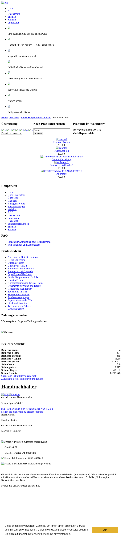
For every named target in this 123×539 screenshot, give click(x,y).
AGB (10, 11)
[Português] (21, 129)
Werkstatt (12, 200)
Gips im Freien (15, 280)
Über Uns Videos (16, 195)
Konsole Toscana (61, 142)
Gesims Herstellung (61, 159)
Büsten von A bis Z (17, 265)
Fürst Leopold (61, 150)
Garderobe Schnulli (11, 376)
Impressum (13, 22)
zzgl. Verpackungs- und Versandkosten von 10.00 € (27, 408)
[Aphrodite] (61, 171)
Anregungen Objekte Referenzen (24, 257)
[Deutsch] (3, 129)
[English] (8, 129)
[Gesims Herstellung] (62, 156)
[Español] (30, 129)
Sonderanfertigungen (18, 223)
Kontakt (12, 19)
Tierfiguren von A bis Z (19, 306)
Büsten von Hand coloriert (21, 268)
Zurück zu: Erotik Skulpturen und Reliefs (22, 378)
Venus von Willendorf (61, 165)
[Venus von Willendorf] (61, 162)
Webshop (14, 117)
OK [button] (105, 530)
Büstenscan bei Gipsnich (20, 271)
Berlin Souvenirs (16, 260)
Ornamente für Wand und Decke (24, 285)
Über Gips (13, 197)
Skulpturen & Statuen (18, 294)
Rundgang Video (16, 203)
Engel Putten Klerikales (20, 274)
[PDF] (5, 394)
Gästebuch (13, 221)
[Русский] (26, 129)
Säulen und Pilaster (17, 291)
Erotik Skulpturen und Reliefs (36, 117)
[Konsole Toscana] (61, 139)
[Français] (13, 129)
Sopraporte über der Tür (20, 300)
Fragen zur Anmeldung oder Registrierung (29, 241)
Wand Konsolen (16, 308)
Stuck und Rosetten (17, 303)
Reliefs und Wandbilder (20, 288)
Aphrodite (61, 173)
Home (11, 8)
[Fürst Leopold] (61, 148)
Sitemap (12, 16)
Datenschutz (14, 13)
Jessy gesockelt (28, 376)
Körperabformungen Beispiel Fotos (25, 283)
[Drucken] (14, 394)
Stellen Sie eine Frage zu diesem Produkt (22, 411)
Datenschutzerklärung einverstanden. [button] (49, 534)
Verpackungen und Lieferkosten (24, 244)
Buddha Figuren (16, 262)
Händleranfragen (16, 206)
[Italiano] (17, 129)
